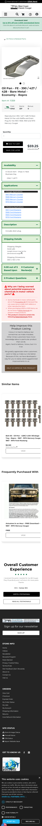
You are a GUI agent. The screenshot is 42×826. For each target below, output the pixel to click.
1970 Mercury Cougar (14, 202)
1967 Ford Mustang (13, 210)
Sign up (21, 633)
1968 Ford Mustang (13, 212)
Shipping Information (10, 711)
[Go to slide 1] (20, 83)
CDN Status (8, 738)
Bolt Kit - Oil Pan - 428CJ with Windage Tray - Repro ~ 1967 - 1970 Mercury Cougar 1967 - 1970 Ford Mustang (23, 438)
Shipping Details (13, 239)
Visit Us (5, 678)
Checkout (6, 696)
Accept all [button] (11, 821)
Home (4, 648)
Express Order (7, 699)
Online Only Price (32, 149)
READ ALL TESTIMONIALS (21, 601)
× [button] (39, 778)
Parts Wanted (7, 660)
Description (10, 224)
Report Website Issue (12, 741)
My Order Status (8, 702)
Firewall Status (9, 735)
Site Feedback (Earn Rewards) (13, 669)
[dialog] (21, 800)
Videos (4, 651)
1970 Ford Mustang (13, 217)
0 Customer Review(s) (19, 269)
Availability (10, 165)
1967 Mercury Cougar (14, 194)
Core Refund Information (11, 717)
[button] (21, 796)
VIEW (23, 451)
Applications (11, 185)
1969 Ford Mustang (13, 215)
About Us (5, 672)
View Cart (5, 693)
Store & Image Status (12, 732)
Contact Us (6, 675)
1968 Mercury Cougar (14, 197)
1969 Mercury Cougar (14, 199)
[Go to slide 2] (24, 83)
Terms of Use (7, 666)
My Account (6, 708)
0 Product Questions (15, 278)
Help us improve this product (21, 368)
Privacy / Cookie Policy (10, 663)
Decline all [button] (30, 821)
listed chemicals (24, 310)
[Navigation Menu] (5, 14)
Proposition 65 (20, 302)
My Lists (5, 705)
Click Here (32, 1)
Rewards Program (9, 657)
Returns (5, 714)
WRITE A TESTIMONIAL (21, 594)
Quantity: (7, 132)
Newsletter (6, 654)
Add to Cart (14, 144)
